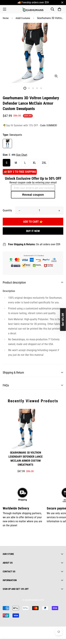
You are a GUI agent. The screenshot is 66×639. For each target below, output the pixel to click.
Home (6, 18)
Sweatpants (7, 143)
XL (34, 162)
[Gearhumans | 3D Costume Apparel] (33, 9)
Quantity (7, 210)
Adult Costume (23, 18)
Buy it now (33, 231)
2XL (44, 162)
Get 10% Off (62, 319)
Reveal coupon (33, 194)
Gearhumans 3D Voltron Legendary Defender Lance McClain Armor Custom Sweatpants (25, 458)
